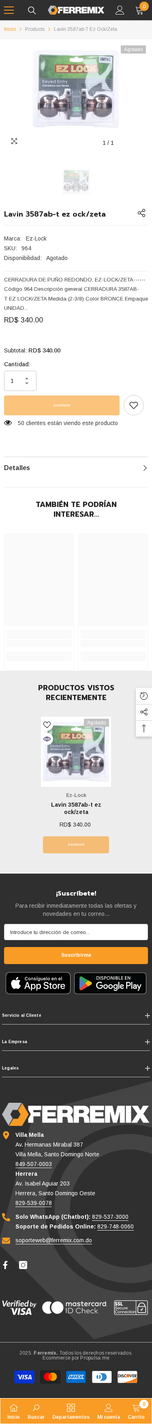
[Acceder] (120, 10)
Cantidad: (17, 364)
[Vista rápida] (47, 739)
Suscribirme (76, 955)
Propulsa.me (94, 1358)
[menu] (9, 10)
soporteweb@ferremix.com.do (53, 1240)
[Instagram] (23, 1265)
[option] (76, 89)
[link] (134, 405)
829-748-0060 (115, 1226)
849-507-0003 (33, 1164)
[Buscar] (32, 10)
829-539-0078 (33, 1203)
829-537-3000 (110, 1217)
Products (35, 29)
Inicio (10, 29)
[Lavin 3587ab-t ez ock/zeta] (76, 752)
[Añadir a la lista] (47, 725)
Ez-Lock (36, 238)
